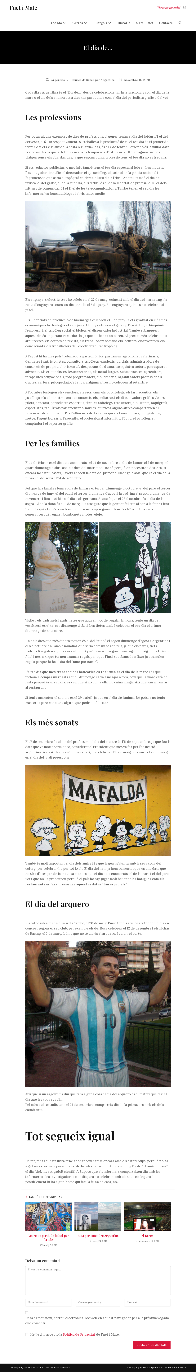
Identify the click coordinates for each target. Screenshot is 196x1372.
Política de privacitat (151, 1367)
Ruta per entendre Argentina (98, 1236)
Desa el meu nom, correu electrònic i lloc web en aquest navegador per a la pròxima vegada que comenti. (97, 1320)
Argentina (58, 80)
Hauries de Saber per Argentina (93, 80)
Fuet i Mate (23, 7)
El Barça (147, 1236)
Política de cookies (175, 1367)
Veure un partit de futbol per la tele (48, 1238)
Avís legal (132, 1367)
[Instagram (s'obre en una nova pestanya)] (185, 7)
